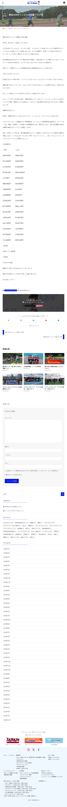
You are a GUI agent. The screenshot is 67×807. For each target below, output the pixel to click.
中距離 (26, 534)
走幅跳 (33, 522)
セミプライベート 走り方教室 (11, 525)
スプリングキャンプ (9, 528)
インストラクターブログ (10, 19)
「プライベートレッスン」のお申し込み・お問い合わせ (18, 790)
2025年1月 (6, 615)
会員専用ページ (43, 781)
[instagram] (28, 750)
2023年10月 (6, 670)
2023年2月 (6, 703)
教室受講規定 (23, 778)
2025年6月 (6, 599)
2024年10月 (6, 620)
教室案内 (18, 755)
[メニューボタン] (3, 3)
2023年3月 (6, 699)
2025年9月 (6, 586)
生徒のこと (24, 537)
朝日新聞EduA (46, 528)
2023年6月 (6, 686)
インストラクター (23, 531)
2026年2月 (6, 569)
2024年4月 (6, 645)
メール (7, 455)
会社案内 (21, 771)
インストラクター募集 (25, 774)
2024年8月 (6, 628)
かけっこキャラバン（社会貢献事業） (29, 773)
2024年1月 (6, 657)
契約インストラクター (54, 759)
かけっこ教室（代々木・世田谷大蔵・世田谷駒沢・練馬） (31, 757)
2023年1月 (6, 707)
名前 (7, 446)
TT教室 (56, 531)
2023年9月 (6, 674)
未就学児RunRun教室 (9, 531)
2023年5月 (6, 691)
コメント (8, 417)
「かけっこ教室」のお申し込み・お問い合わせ (16, 783)
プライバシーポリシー (25, 776)
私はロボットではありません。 (14, 474)
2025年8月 (6, 590)
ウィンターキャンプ (41, 525)
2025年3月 (6, 607)
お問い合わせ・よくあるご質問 (11, 781)
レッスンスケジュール (9, 771)
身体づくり (15, 537)
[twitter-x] (33, 750)
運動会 (30, 525)
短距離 (18, 534)
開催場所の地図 (8, 774)
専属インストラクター (54, 757)
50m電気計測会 (8, 534)
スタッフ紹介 (51, 755)
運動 (40, 522)
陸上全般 (42, 534)
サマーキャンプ (49, 522)
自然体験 (20, 528)
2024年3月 (6, 649)
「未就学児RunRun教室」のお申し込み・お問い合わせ (18, 786)
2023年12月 (6, 661)
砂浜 (28, 528)
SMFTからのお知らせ (13, 506)
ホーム (5, 755)
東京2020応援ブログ (22, 19)
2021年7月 (6, 716)
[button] (8, 320)
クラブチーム (47, 531)
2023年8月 (6, 678)
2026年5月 (6, 557)
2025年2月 (6, 611)
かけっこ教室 (36, 531)
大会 (24, 525)
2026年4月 (6, 561)
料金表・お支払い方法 (22, 768)
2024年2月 (6, 653)
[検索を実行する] (62, 494)
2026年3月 (6, 565)
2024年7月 (6, 632)
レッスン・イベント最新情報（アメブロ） (52, 776)
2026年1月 (6, 574)
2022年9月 (6, 711)
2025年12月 (6, 578)
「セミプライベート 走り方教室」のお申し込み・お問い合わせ (20, 788)
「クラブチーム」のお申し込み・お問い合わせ (16, 785)
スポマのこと (8, 522)
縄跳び (6, 537)
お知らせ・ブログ (45, 771)
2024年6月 (6, 636)
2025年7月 (6, 595)
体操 (56, 534)
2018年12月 (6, 720)
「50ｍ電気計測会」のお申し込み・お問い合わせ (16, 792)
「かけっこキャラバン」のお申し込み (13, 794)
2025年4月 (6, 603)
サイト (6, 463)
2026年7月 (6, 549)
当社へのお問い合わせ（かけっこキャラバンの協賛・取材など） (20, 796)
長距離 (34, 534)
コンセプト (11, 755)
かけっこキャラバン (55, 525)
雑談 (32, 537)
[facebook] (38, 750)
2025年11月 (6, 582)
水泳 (50, 534)
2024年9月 (6, 624)
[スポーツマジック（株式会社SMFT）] (33, 3)
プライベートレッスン (22, 764)
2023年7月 (6, 682)
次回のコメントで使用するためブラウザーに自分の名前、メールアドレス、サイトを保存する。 (33, 470)
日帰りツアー (36, 528)
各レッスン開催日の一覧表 (11, 773)
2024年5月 (6, 640)
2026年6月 (6, 553)
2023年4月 (6, 695)
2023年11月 (6, 665)
